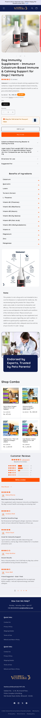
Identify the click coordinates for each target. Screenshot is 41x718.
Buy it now (20, 135)
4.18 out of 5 (25, 460)
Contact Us (7, 622)
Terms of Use (8, 635)
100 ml (5, 104)
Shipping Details (9, 631)
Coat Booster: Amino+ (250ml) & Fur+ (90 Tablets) (29, 440)
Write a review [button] (20, 480)
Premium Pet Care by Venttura (13, 711)
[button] (4, 8)
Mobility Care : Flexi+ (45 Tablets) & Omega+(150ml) (10, 440)
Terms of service (21, 714)
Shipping (11, 97)
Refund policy (36, 711)
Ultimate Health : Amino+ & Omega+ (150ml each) (28, 408)
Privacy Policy (8, 627)
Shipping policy (31, 714)
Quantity (3, 108)
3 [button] (21, 591)
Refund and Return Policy (12, 640)
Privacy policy (11, 714)
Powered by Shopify (26, 711)
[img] (5, 492)
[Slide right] (25, 56)
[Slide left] (16, 56)
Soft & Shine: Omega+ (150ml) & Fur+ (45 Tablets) (10, 408)
